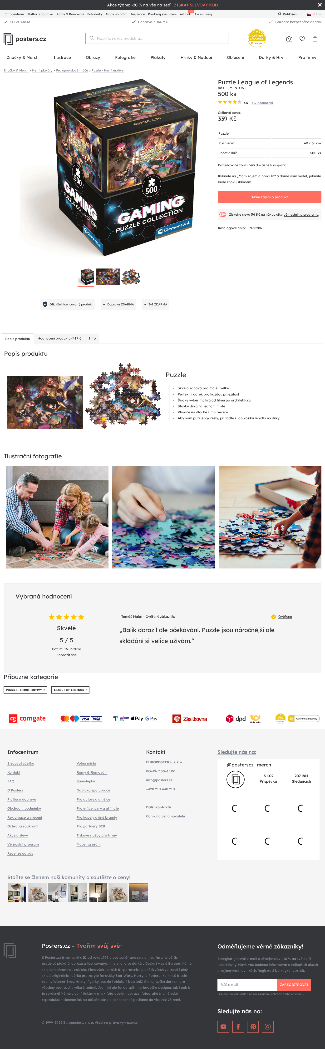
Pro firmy (307, 57)
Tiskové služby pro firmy (97, 835)
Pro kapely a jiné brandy (97, 817)
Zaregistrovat (294, 985)
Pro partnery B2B (91, 826)
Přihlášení (290, 14)
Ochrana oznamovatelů (165, 816)
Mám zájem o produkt (270, 197)
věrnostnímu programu (301, 214)
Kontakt (13, 772)
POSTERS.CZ (36, 39)
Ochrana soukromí (22, 826)
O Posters (15, 790)
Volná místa (86, 763)
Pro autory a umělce (93, 799)
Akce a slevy (203, 14)
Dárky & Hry (271, 57)
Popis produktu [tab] (17, 339)
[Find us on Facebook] (238, 1027)
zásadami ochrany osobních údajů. (280, 994)
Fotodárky (95, 14)
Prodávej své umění (162, 14)
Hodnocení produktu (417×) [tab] (59, 338)
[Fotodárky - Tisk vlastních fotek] (289, 39)
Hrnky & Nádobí (196, 57)
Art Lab (186, 13)
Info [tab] (92, 338)
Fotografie (125, 57)
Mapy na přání (116, 14)
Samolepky (86, 781)
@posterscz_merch (249, 765)
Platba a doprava (40, 14)
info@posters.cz (159, 780)
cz (315, 14)
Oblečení (235, 57)
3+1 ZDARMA (20, 22)
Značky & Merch (23, 57)
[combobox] (156, 38)
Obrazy (93, 57)
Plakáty (158, 57)
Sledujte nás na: (236, 752)
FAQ (10, 781)
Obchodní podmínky (24, 808)
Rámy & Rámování (70, 14)
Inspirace (138, 14)
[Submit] (91, 38)
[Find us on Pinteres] (253, 1027)
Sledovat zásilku (20, 763)
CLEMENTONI (234, 88)
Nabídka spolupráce (93, 790)
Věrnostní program (23, 844)
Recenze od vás (20, 853)
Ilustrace (62, 57)
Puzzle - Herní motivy (24, 690)
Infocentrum (14, 14)
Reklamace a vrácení (24, 817)
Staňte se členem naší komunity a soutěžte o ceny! (69, 877)
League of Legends (69, 690)
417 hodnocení (262, 103)
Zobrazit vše (66, 655)
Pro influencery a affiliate (98, 808)
